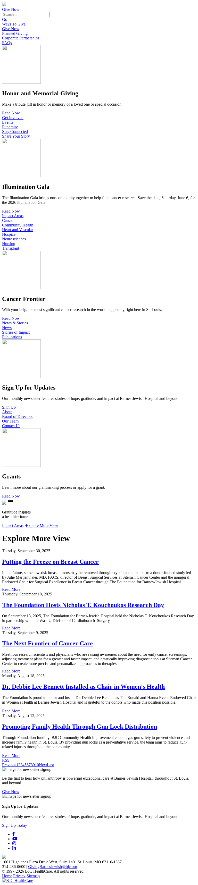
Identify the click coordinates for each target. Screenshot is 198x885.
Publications (12, 337)
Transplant (10, 248)
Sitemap (33, 876)
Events (7, 122)
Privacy (19, 876)
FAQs (7, 42)
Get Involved (12, 117)
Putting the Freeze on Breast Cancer (50, 561)
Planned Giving (15, 33)
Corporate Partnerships (20, 38)
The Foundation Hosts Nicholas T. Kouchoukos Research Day (83, 605)
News (7, 327)
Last (50, 765)
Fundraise (10, 127)
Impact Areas (12, 216)
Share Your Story (16, 136)
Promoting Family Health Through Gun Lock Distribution (79, 726)
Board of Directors (17, 416)
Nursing (8, 243)
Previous (9, 765)
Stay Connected (15, 131)
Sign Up (9, 407)
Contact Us (11, 426)
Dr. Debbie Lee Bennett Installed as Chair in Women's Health (83, 686)
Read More (11, 589)
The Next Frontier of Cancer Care (47, 643)
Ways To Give (14, 24)
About (7, 412)
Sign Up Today (14, 825)
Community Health (17, 225)
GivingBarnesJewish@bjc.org (52, 866)
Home (7, 876)
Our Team (10, 421)
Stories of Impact (16, 332)
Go (4, 19)
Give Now (10, 9)
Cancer (8, 220)
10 (37, 765)
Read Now (11, 113)
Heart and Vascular (17, 229)
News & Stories (15, 323)
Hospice (8, 234)
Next (43, 765)
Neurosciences (14, 239)
